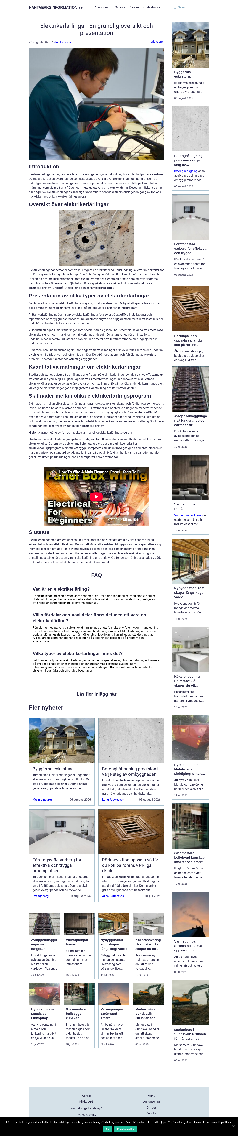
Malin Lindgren (43, 799)
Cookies (134, 7)
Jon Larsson (62, 42)
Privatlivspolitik (125, 1129)
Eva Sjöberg (41, 896)
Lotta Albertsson (113, 799)
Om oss (120, 7)
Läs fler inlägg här (97, 694)
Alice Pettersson (113, 896)
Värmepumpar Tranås (188, 515)
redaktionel (157, 41)
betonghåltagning (185, 171)
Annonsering (103, 7)
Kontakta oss (151, 7)
